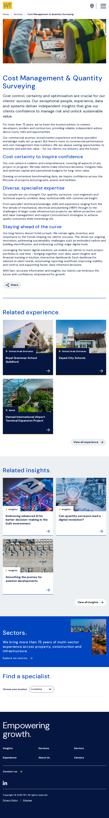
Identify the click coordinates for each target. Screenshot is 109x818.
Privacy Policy (10, 800)
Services (18, 14)
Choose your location (15, 689)
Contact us (10, 771)
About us (44, 757)
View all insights (88, 602)
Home (6, 14)
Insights (8, 748)
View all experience (86, 442)
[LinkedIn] (5, 783)
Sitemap (27, 800)
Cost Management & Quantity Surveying (50, 14)
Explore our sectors (15, 658)
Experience (10, 757)
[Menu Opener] (103, 6)
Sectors (79, 748)
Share (14, 285)
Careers (79, 757)
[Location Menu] (92, 6)
